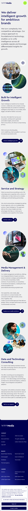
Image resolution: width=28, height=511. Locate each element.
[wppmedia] (7, 3)
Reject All (14, 503)
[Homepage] (7, 425)
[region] (14, 498)
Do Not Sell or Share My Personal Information (14, 499)
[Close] (26, 487)
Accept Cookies (14, 508)
